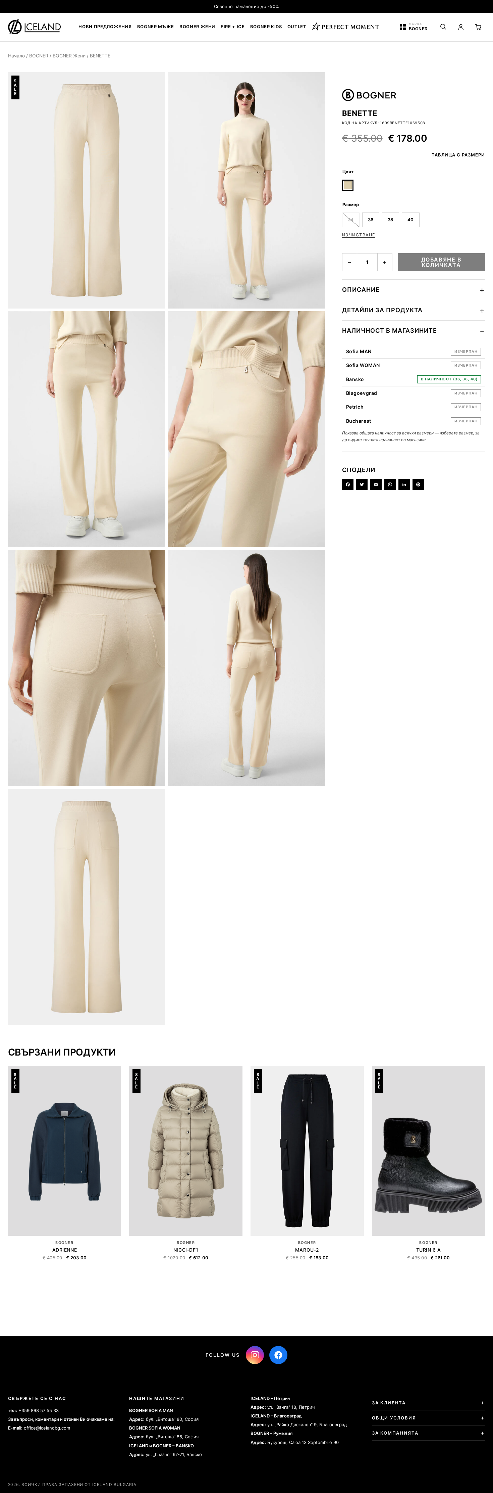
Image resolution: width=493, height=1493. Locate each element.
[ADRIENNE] (64, 1151)
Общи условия (394, 1417)
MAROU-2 (307, 1250)
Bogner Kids (266, 26)
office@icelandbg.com (47, 1428)
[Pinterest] (418, 484)
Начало (16, 55)
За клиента (389, 1402)
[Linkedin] (404, 484)
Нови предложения (104, 26)
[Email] (376, 484)
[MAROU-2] (307, 1151)
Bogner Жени (197, 26)
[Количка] (478, 27)
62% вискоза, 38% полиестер (382, 314)
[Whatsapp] (390, 484)
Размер (350, 204)
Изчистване (358, 234)
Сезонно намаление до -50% (246, 6)
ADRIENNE (64, 1250)
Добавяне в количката (441, 262)
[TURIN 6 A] (428, 1151)
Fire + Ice (233, 26)
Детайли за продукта (382, 310)
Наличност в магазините (389, 330)
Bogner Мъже (155, 26)
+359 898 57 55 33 (38, 1410)
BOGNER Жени (69, 55)
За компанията (395, 1433)
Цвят (347, 171)
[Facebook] (347, 484)
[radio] (347, 185)
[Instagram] (255, 1355)
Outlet (297, 26)
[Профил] (461, 27)
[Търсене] (443, 27)
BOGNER (38, 55)
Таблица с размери (458, 154)
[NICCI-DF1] (185, 1151)
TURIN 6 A (428, 1250)
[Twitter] (362, 484)
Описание (361, 289)
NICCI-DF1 (185, 1250)
